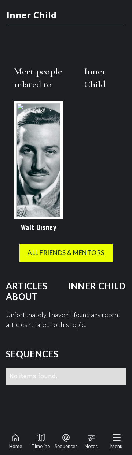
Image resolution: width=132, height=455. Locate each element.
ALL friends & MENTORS (65, 252)
